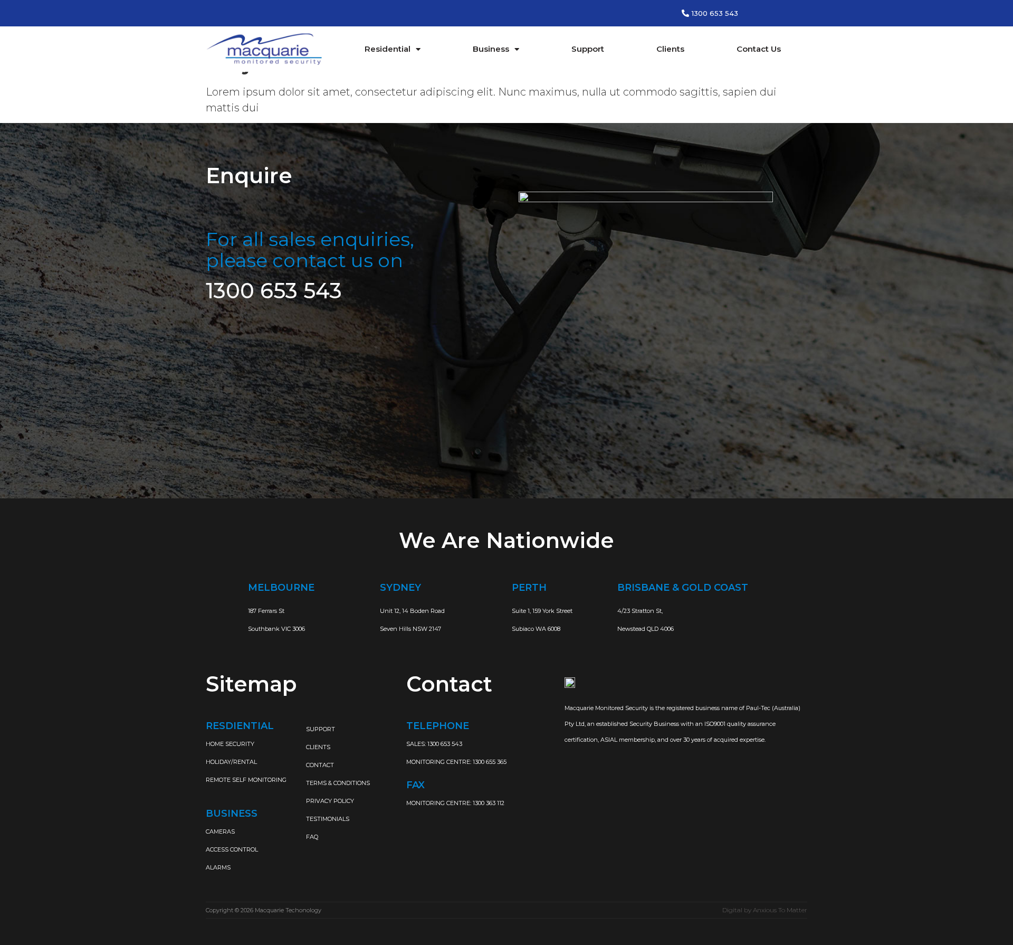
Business (491, 49)
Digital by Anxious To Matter (764, 910)
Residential (387, 49)
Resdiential (240, 726)
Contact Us (759, 49)
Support (587, 49)
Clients (670, 49)
